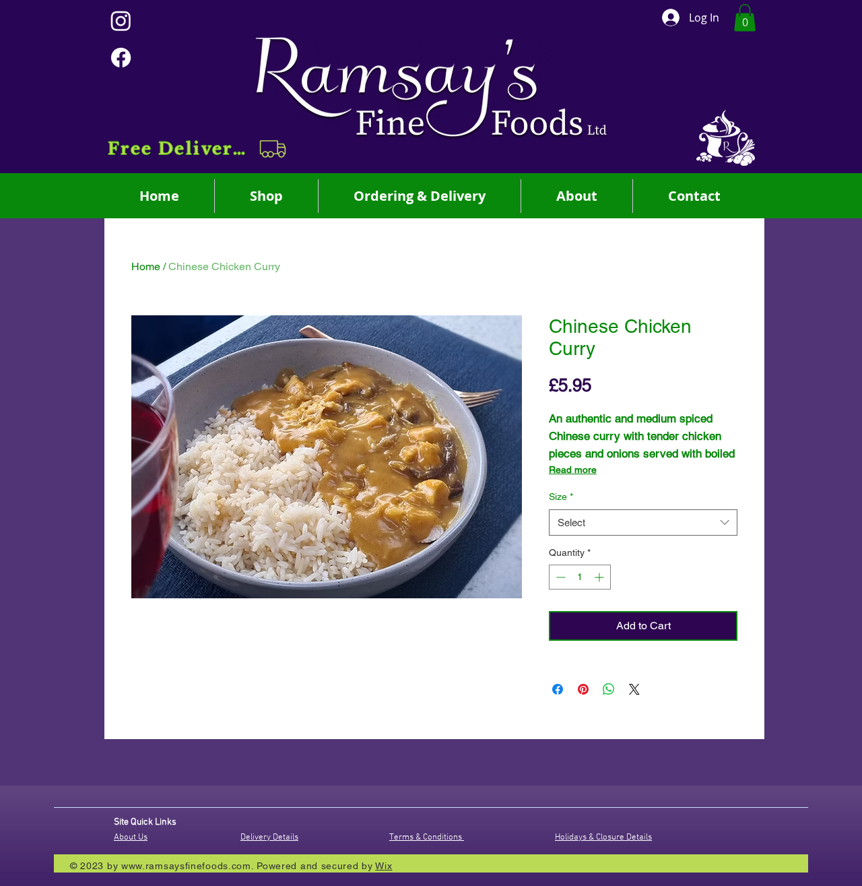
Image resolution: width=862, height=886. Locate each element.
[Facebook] (121, 57)
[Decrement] (559, 577)
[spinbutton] (580, 577)
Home (145, 266)
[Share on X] (634, 689)
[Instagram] (121, 20)
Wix (383, 865)
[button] (198, 149)
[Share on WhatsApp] (609, 689)
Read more (573, 469)
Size (561, 496)
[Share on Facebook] (558, 689)
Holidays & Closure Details (603, 837)
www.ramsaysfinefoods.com (186, 865)
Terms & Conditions (426, 837)
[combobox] (643, 522)
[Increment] (600, 577)
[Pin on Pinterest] (583, 689)
